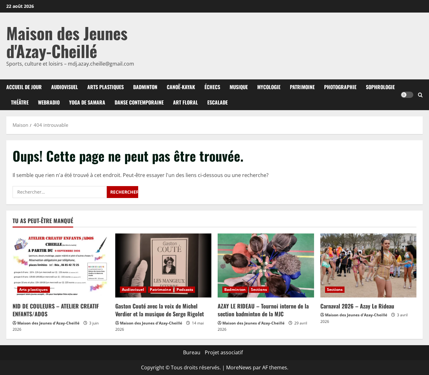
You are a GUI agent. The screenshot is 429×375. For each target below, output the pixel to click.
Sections (259, 289)
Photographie (340, 87)
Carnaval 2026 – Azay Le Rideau (357, 306)
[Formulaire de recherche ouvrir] (420, 95)
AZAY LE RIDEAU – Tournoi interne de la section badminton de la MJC (263, 310)
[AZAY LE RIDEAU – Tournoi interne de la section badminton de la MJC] (266, 265)
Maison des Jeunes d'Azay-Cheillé (67, 42)
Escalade (217, 102)
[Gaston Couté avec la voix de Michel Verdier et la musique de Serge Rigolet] (163, 265)
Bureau (191, 352)
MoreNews (239, 367)
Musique (239, 87)
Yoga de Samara (87, 102)
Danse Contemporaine (139, 102)
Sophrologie (380, 87)
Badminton (145, 87)
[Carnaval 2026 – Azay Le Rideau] (368, 265)
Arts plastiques (105, 87)
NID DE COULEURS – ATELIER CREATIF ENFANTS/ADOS (56, 310)
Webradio (49, 102)
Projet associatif (224, 352)
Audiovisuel (64, 87)
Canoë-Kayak (181, 87)
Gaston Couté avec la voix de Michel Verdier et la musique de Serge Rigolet (159, 310)
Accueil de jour (24, 87)
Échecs (212, 87)
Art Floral (185, 102)
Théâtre (20, 102)
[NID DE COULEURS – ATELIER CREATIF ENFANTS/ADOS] (61, 265)
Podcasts (184, 289)
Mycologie (268, 87)
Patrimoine (302, 87)
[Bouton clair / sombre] (407, 95)
